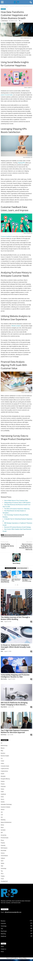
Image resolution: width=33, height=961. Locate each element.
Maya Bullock (4, 706)
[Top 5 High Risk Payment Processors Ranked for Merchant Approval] (16, 720)
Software (3, 858)
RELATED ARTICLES (10, 568)
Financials (3, 786)
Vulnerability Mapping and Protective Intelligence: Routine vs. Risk (15, 676)
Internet (2, 809)
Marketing (3, 819)
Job (2, 812)
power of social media (7, 95)
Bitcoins (2, 748)
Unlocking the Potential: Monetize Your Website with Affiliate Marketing (5, 580)
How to (2, 799)
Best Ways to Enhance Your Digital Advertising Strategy (27, 580)
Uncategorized (4, 881)
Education (3, 776)
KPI (13, 536)
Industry (2, 801)
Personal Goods (4, 837)
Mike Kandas (4, 679)
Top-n (2, 873)
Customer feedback (6, 236)
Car (2, 758)
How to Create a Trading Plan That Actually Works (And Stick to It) (25, 546)
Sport (2, 860)
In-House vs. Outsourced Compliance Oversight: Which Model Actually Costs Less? (15, 647)
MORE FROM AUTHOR (22, 568)
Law (2, 814)
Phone (2, 840)
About (2, 946)
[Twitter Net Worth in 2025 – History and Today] (16, 574)
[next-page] (17, 585)
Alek (2, 621)
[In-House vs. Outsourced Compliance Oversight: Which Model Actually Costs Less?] (16, 634)
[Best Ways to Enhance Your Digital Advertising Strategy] (27, 574)
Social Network (4, 855)
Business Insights (5, 755)
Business (6, 6)
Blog (2, 750)
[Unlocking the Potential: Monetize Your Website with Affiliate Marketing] (6, 574)
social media (18, 536)
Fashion (3, 781)
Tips (2, 871)
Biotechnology (4, 745)
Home (2, 6)
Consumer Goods (5, 766)
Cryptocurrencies (5, 768)
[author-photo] (16, 557)
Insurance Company (5, 807)
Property (3, 842)
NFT (2, 832)
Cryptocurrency (4, 771)
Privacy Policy (23, 958)
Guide (2, 791)
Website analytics (16, 325)
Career (2, 761)
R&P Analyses (4, 848)
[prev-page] (15, 585)
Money (2, 825)
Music (2, 827)
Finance (3, 784)
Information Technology (6, 804)
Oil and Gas (3, 835)
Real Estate (3, 850)
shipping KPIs (21, 162)
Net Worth (3, 830)
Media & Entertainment (6, 822)
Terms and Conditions (12, 958)
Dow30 (2, 773)
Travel (2, 878)
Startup (2, 863)
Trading (2, 876)
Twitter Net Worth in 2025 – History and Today (16, 580)
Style (2, 866)
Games (2, 789)
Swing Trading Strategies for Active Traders (7, 546)
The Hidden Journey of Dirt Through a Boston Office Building (15, 618)
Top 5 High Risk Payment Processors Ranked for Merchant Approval (15, 731)
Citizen (2, 763)
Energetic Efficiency (5, 778)
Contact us (3, 949)
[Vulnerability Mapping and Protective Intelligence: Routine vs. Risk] (16, 664)
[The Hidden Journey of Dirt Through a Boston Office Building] (16, 602)
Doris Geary (5, 20)
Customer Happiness (19, 534)
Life (2, 817)
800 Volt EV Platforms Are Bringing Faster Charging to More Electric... (14, 704)
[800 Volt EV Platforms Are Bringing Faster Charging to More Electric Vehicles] (16, 692)
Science (3, 853)
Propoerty (3, 845)
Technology (3, 868)
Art (1, 743)
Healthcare (3, 794)
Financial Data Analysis (7, 536)
